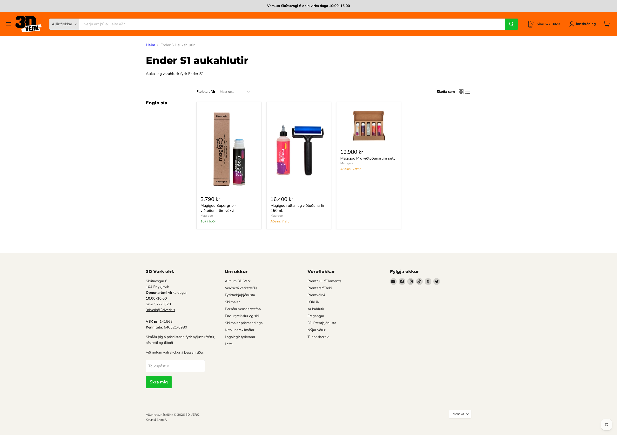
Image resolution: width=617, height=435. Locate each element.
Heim (150, 45)
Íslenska (458, 414)
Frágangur (316, 316)
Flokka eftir (205, 92)
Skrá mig (159, 382)
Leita (229, 343)
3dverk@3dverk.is (160, 310)
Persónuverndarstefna (243, 309)
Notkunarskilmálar (239, 330)
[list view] (467, 91)
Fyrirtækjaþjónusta (240, 295)
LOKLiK (313, 302)
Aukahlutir (316, 309)
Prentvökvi (316, 295)
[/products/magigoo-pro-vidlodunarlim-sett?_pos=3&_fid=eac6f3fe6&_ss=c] (368, 125)
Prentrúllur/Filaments (324, 281)
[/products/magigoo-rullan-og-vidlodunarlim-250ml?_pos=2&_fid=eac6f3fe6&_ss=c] (298, 148)
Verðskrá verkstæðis (241, 288)
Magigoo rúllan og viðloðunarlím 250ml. (298, 208)
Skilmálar (232, 302)
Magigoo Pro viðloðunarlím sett (367, 158)
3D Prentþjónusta (322, 323)
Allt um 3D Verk (238, 281)
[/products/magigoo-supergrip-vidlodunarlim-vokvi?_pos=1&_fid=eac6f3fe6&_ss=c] (229, 148)
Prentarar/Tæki (320, 288)
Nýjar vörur (316, 330)
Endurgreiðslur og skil (242, 316)
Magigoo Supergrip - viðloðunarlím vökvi (218, 208)
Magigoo (207, 216)
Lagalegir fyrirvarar (240, 337)
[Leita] (511, 24)
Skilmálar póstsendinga (244, 323)
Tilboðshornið (318, 337)
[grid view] (461, 91)
